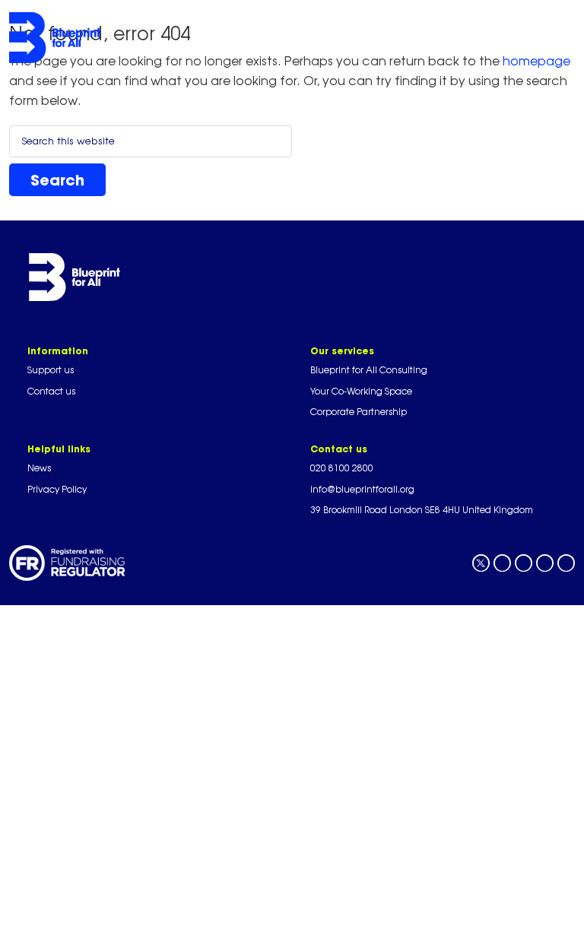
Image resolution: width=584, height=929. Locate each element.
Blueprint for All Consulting (368, 370)
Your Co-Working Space (361, 391)
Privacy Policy (57, 489)
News (39, 468)
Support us (50, 370)
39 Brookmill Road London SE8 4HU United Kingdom (421, 509)
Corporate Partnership (358, 411)
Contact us (51, 391)
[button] (337, 37)
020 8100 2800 (341, 468)
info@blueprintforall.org (362, 489)
